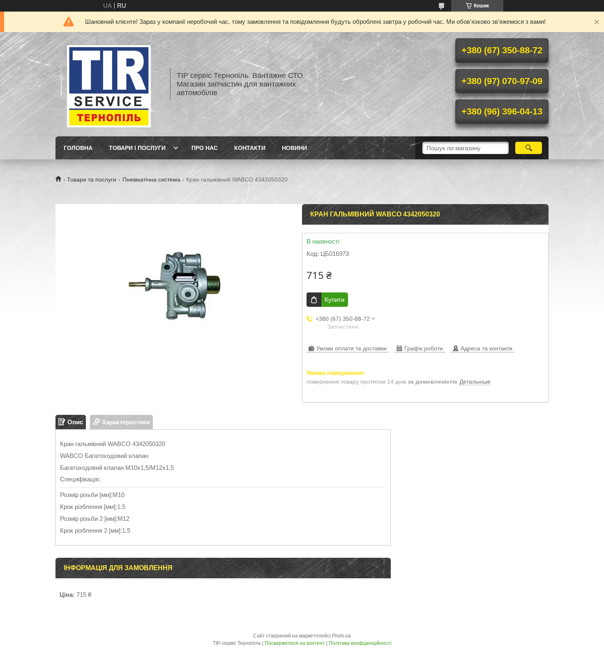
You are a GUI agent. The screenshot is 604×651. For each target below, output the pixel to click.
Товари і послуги (137, 148)
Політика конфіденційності (360, 643)
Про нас (204, 148)
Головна (78, 148)
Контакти (249, 148)
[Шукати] (528, 148)
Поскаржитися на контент (295, 643)
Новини (294, 148)
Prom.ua (341, 636)
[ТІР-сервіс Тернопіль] (108, 84)
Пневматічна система (151, 179)
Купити (334, 299)
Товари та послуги (91, 179)
